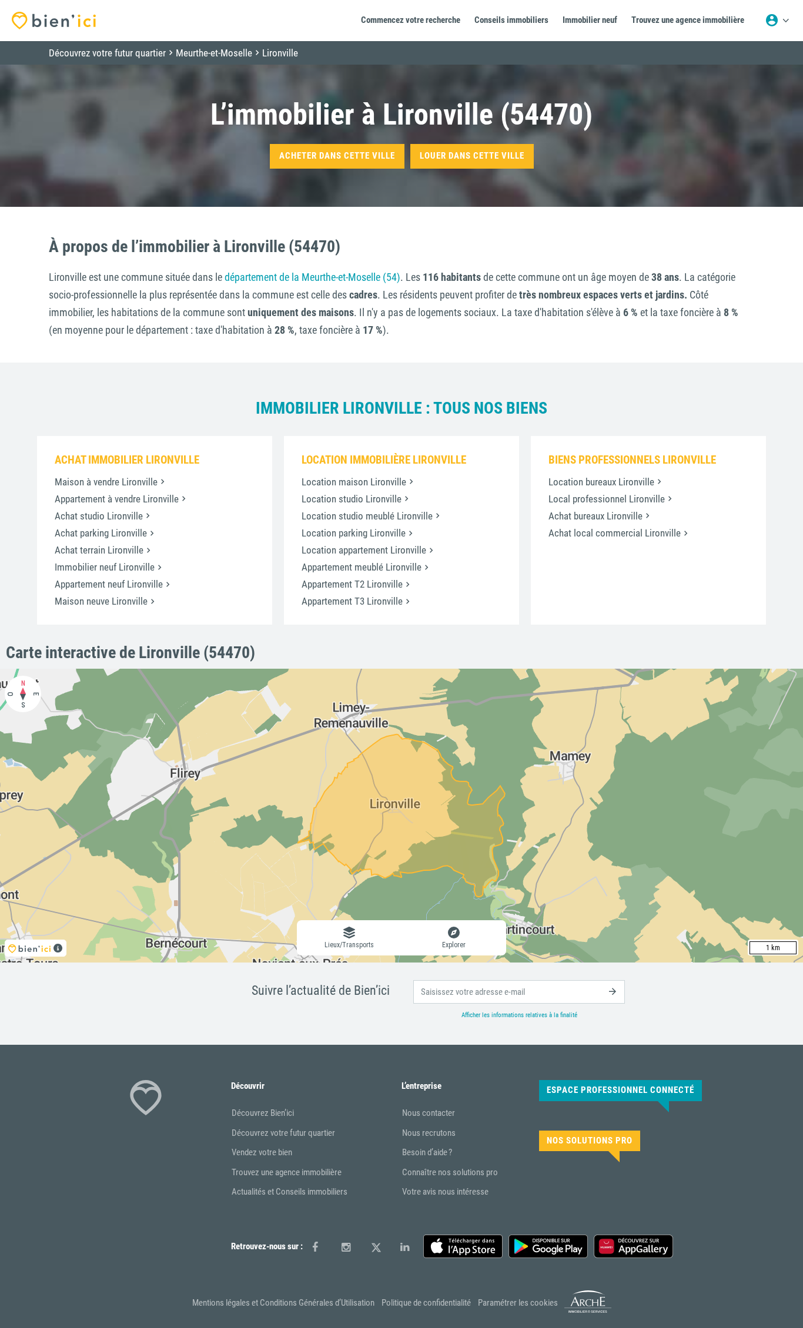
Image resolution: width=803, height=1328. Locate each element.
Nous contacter (428, 1113)
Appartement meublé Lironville (361, 567)
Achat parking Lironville (101, 533)
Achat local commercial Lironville (614, 533)
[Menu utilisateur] (777, 20)
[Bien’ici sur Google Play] (548, 1246)
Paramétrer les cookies (518, 1302)
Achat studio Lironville (99, 516)
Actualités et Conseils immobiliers (289, 1191)
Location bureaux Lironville (601, 482)
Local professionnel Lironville (606, 499)
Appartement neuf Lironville (109, 584)
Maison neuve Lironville (101, 601)
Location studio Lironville (352, 499)
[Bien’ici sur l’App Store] (463, 1246)
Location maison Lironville (354, 482)
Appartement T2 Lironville (352, 584)
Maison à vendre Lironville (106, 482)
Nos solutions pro (590, 1140)
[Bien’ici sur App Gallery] (633, 1246)
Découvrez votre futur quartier (283, 1133)
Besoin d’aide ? (427, 1152)
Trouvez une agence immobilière (287, 1172)
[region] (401, 816)
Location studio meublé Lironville (367, 516)
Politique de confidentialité (426, 1302)
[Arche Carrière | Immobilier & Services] (587, 1310)
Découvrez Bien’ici (263, 1113)
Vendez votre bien (262, 1152)
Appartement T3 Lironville (352, 601)
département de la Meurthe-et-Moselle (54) (312, 277)
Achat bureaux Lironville (595, 516)
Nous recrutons (429, 1133)
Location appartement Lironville (364, 550)
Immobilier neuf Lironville (105, 567)
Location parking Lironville (354, 533)
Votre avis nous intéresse (445, 1191)
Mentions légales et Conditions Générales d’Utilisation (283, 1302)
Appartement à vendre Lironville (117, 499)
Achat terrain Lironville (99, 550)
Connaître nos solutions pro (450, 1172)
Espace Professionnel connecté (620, 1090)
